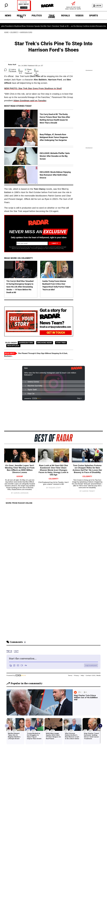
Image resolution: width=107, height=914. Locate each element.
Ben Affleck (13, 345)
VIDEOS (79, 15)
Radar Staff (12, 64)
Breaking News (44, 343)
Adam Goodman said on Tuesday (29, 100)
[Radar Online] (47, 6)
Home (6, 32)
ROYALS (65, 15)
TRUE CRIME (51, 16)
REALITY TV (21, 16)
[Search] (6, 7)
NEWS (8, 15)
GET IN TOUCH (56, 332)
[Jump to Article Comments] (5, 70)
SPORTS (93, 15)
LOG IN (98, 5)
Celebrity (14, 32)
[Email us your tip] (24, 10)
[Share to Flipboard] (28, 70)
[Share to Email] (36, 70)
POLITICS (37, 15)
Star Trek (61, 343)
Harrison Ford (26, 32)
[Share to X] (20, 70)
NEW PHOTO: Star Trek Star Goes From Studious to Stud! (33, 88)
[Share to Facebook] (12, 70)
